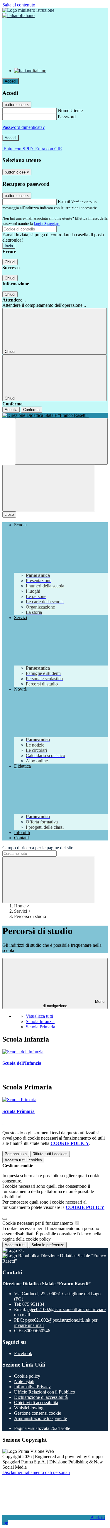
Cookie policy (27, 1376)
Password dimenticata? (23, 127)
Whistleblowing (28, 1407)
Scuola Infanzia (40, 1021)
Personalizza (16, 1154)
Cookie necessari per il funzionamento (38, 1223)
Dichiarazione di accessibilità (41, 1397)
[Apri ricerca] (61, 441)
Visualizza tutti (39, 1016)
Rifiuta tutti (50, 1154)
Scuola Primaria (40, 1026)
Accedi (10, 81)
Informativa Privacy (32, 1386)
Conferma (31, 409)
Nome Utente (70, 110)
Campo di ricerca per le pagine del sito (37, 847)
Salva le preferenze (47, 1245)
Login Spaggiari (47, 223)
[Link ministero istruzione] (28, 10)
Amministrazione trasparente (40, 1418)
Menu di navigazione (73, 1003)
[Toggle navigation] (48, 488)
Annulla (11, 409)
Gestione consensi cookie (37, 1413)
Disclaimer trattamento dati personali (36, 1472)
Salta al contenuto (18, 4)
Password (67, 116)
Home (20, 905)
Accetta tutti (23, 1160)
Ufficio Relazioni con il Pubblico (44, 1391)
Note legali (24, 1381)
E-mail (64, 201)
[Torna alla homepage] (55, 415)
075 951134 (33, 1304)
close (9, 514)
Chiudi (10, 262)
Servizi (20, 911)
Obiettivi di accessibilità (36, 1402)
